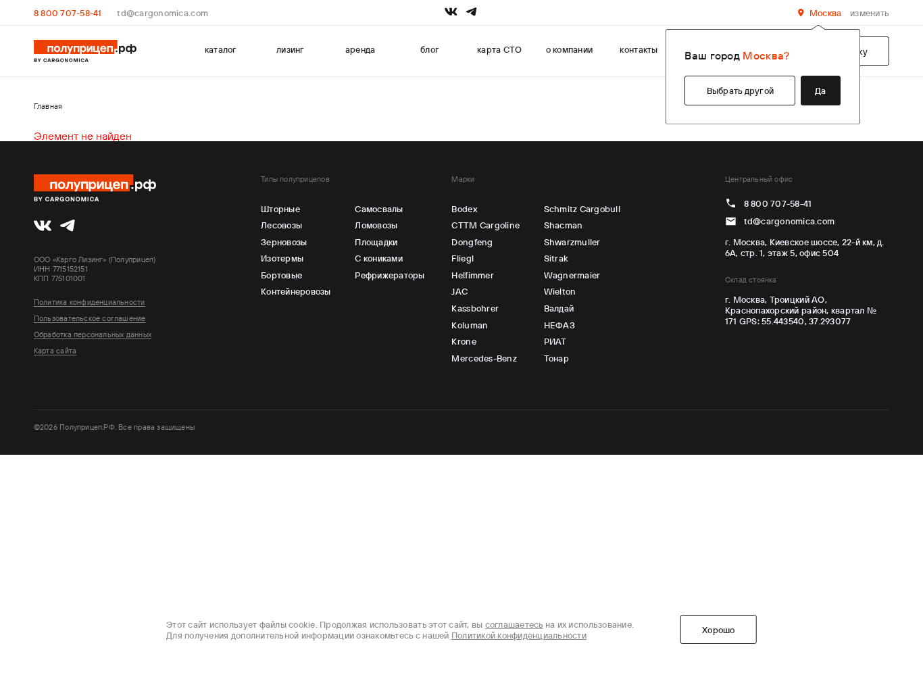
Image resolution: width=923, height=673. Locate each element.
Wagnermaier (572, 275)
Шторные (280, 208)
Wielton (560, 291)
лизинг (290, 49)
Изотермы (282, 258)
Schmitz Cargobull (582, 208)
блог (429, 49)
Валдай (559, 308)
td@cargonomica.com (162, 12)
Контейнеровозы (296, 291)
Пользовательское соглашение (90, 318)
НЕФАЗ (559, 325)
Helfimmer (472, 275)
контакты (638, 49)
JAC (459, 291)
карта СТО (499, 49)
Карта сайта (55, 350)
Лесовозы (281, 225)
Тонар (556, 358)
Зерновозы (284, 241)
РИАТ (555, 341)
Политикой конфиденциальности (519, 635)
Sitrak (556, 258)
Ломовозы (376, 225)
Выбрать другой (740, 90)
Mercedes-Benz (483, 358)
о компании (569, 49)
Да (820, 90)
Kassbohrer (475, 308)
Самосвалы (379, 208)
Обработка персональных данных (92, 334)
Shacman (563, 225)
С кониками (379, 258)
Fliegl (462, 258)
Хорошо (718, 629)
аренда (360, 49)
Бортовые (281, 275)
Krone (463, 341)
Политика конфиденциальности (89, 302)
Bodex (463, 208)
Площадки (376, 241)
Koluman (469, 325)
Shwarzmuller (572, 241)
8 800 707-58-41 (68, 12)
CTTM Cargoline (485, 225)
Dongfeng (472, 241)
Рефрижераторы (389, 275)
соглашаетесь (514, 624)
